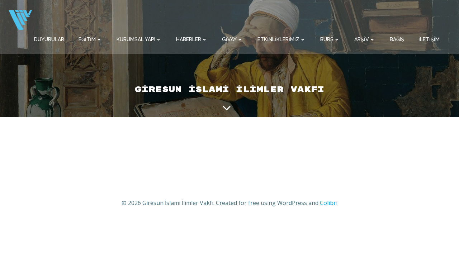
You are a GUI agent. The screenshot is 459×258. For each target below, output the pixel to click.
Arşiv (361, 39)
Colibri (328, 203)
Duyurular (49, 39)
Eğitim (87, 39)
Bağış (397, 39)
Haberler (188, 39)
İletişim (429, 39)
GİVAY (229, 39)
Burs (326, 39)
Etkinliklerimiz (278, 39)
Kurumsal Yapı (136, 39)
